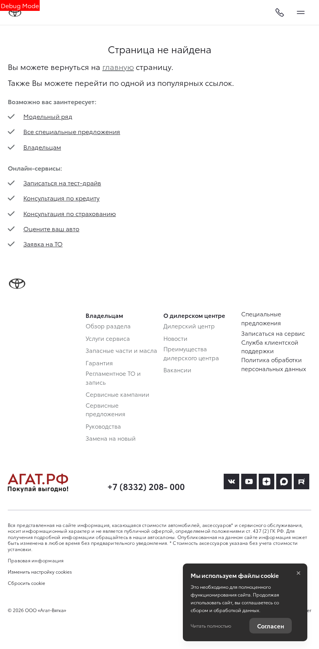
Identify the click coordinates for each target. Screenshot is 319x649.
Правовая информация (36, 560)
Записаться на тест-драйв (62, 182)
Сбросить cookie (26, 583)
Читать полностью (211, 625)
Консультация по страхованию (69, 213)
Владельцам (42, 146)
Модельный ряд (47, 116)
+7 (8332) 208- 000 (146, 486)
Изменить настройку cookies (40, 572)
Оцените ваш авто (51, 228)
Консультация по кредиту (61, 197)
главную (118, 66)
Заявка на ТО (43, 243)
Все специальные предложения (71, 131)
